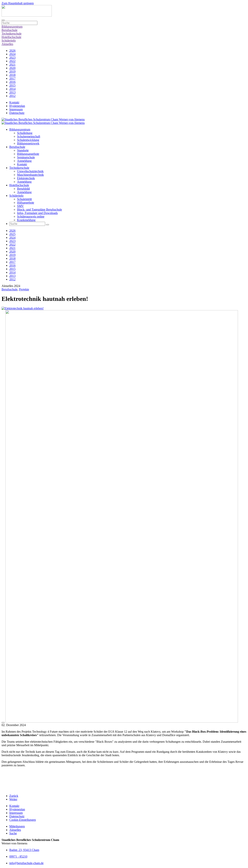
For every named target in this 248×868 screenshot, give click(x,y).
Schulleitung (24, 133)
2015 (12, 85)
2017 (12, 78)
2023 (12, 57)
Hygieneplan (17, 106)
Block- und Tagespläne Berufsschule (39, 209)
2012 (12, 95)
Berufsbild (23, 188)
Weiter (13, 799)
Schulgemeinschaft (28, 136)
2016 (12, 82)
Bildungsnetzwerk (28, 143)
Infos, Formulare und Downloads (37, 213)
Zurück (13, 795)
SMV (20, 206)
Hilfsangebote (25, 202)
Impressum (16, 109)
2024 (12, 54)
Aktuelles (7, 44)
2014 (12, 88)
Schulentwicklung (28, 140)
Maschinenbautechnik (30, 174)
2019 (12, 71)
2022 (12, 61)
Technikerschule (12, 33)
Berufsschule (9, 30)
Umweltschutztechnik (30, 171)
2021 (12, 64)
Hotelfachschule (11, 37)
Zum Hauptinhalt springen (18, 3)
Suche (13, 833)
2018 (12, 75)
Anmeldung (24, 160)
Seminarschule (26, 157)
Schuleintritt (24, 199)
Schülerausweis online (30, 216)
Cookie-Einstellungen (22, 819)
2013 (12, 92)
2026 (12, 50)
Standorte (23, 150)
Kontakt (14, 102)
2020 (12, 68)
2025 (12, 234)
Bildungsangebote (28, 153)
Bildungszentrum (12, 26)
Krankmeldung (26, 220)
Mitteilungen (17, 826)
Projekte (24, 289)
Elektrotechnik (26, 178)
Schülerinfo (9, 40)
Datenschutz (16, 112)
